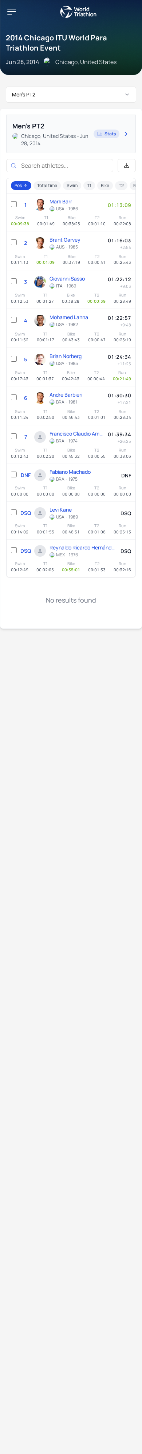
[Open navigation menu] (11, 11)
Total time (47, 185)
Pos (18, 185)
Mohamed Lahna (69, 317)
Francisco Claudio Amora (77, 433)
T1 (89, 185)
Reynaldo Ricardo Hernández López (83, 547)
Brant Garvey (65, 239)
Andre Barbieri (66, 394)
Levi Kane (61, 509)
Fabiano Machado (70, 471)
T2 (121, 185)
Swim (72, 185)
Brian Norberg (66, 356)
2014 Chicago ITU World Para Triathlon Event (56, 43)
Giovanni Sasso (67, 278)
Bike (105, 185)
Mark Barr (61, 201)
